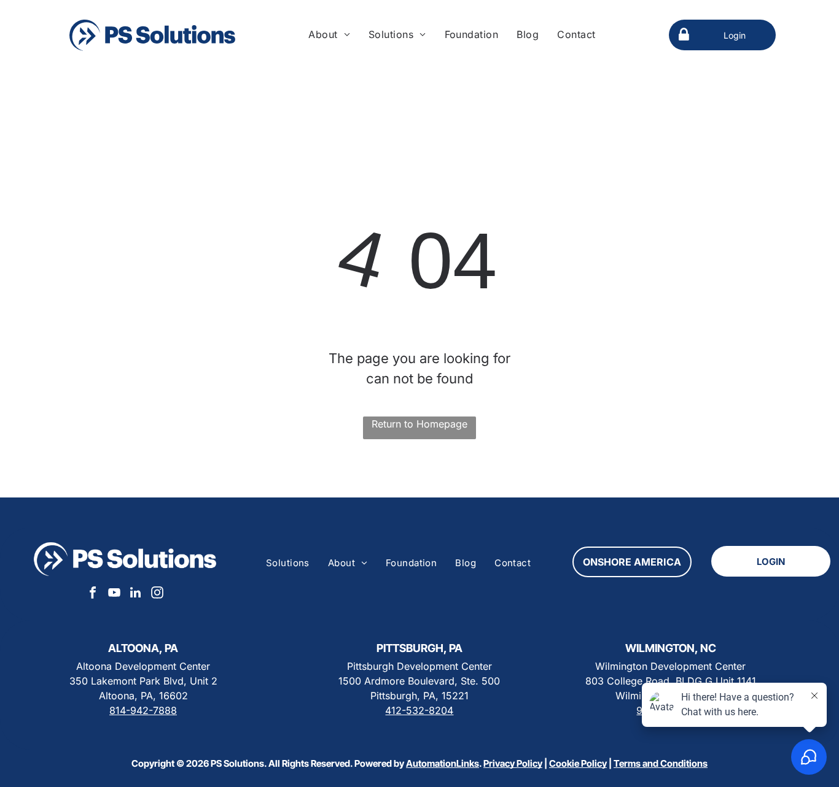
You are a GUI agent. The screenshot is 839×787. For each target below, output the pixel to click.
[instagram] (157, 594)
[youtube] (114, 594)
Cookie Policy (578, 763)
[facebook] (93, 594)
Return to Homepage (419, 424)
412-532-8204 (419, 710)
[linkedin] (136, 594)
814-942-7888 (143, 710)
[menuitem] (329, 34)
